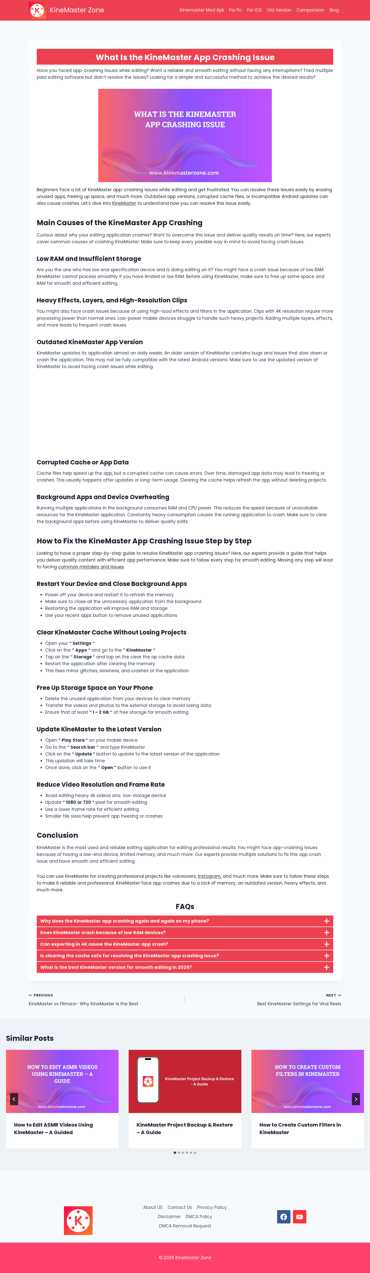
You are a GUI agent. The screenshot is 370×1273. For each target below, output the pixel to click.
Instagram (209, 876)
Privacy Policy (212, 1207)
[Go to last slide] (14, 1099)
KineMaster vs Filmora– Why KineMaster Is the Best (83, 1000)
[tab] (175, 1152)
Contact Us (180, 1207)
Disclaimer (169, 1217)
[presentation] (62, 1081)
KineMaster (124, 203)
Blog (334, 10)
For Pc (235, 10)
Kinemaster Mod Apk (202, 10)
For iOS (254, 10)
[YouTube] (299, 1216)
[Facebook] (283, 1216)
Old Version (279, 10)
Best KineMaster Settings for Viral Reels (299, 1000)
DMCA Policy (199, 1217)
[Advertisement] (185, 413)
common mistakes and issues (91, 567)
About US (153, 1207)
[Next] (356, 1099)
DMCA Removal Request (185, 1226)
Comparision (310, 10)
